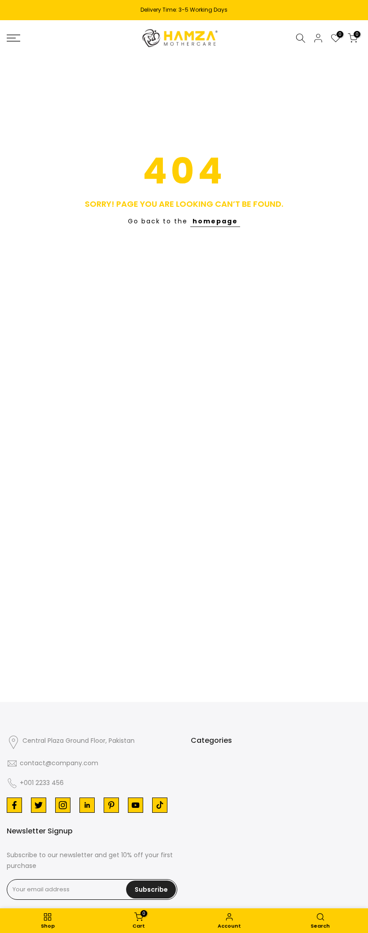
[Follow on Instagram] (62, 805)
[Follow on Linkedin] (87, 805)
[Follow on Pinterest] (111, 805)
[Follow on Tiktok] (159, 805)
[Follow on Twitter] (38, 805)
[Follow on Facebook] (14, 805)
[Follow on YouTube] (135, 805)
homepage (215, 221)
